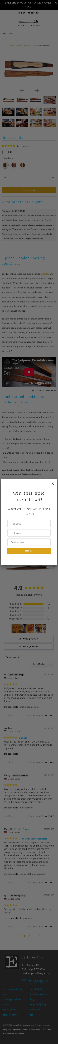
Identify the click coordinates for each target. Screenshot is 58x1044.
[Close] (52, 483)
